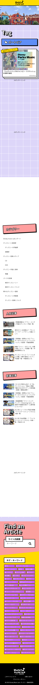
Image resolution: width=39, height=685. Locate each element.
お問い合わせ (28, 677)
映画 (6, 274)
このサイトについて (10, 677)
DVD (6, 265)
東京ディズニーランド (12, 287)
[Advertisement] (19, 101)
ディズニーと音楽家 (9, 243)
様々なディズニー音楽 (10, 291)
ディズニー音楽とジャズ (13, 300)
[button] (30, 543)
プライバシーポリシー (19, 679)
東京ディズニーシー (11, 283)
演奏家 (7, 252)
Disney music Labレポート (12, 239)
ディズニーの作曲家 (11, 247)
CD (6, 261)
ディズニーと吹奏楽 (11, 296)
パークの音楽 (7, 278)
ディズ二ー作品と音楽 (10, 269)
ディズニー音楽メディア (11, 256)
